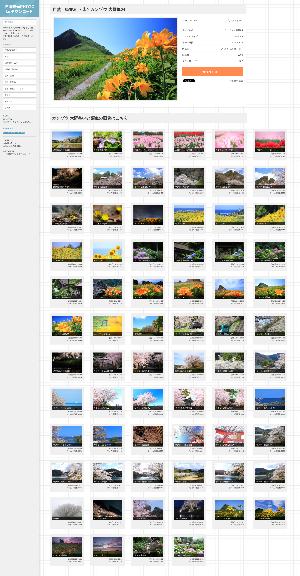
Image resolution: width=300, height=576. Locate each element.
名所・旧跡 (9, 76)
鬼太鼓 (22, 132)
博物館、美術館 (11, 69)
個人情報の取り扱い (13, 146)
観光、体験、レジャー (14, 89)
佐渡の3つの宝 (11, 50)
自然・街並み (10, 82)
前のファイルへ (190, 20)
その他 (7, 108)
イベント (8, 101)
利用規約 (8, 140)
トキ (6, 56)
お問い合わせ (10, 143)
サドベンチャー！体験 (9, 132)
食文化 (7, 95)
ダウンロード (214, 72)
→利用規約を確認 (235, 81)
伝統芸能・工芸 (11, 63)
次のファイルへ (235, 20)
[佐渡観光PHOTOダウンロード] (19, 8)
